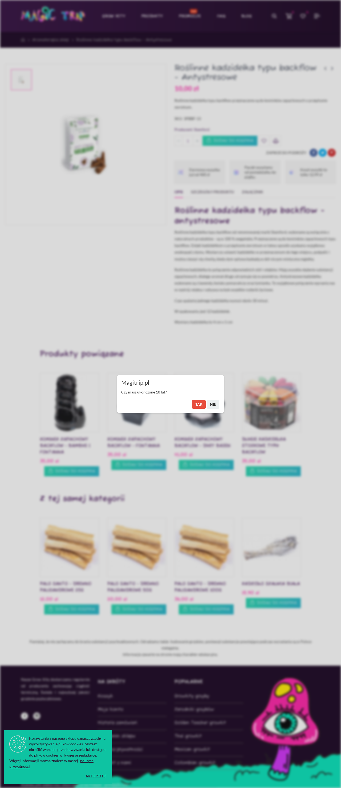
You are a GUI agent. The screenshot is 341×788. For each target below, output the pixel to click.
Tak (198, 404)
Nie (213, 404)
